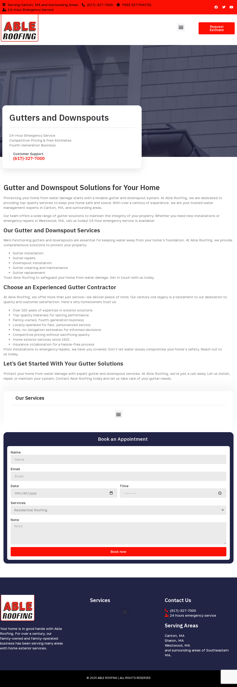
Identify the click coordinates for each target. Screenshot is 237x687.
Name (16, 452)
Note (15, 520)
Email (15, 469)
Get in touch (120, 277)
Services (18, 503)
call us (71, 220)
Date (15, 486)
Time (124, 486)
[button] (181, 27)
